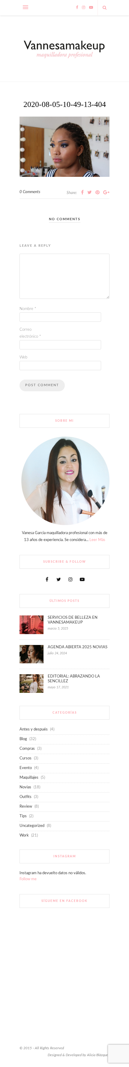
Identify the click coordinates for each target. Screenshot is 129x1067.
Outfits (26, 797)
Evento (26, 768)
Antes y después (34, 729)
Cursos (26, 758)
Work (24, 835)
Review (26, 807)
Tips (23, 816)
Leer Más (97, 540)
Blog (23, 739)
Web (23, 357)
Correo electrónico (30, 333)
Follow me (28, 879)
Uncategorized (32, 826)
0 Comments (30, 192)
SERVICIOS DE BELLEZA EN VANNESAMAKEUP (73, 620)
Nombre (28, 309)
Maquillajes (29, 778)
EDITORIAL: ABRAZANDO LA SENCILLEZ (74, 678)
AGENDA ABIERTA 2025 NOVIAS (77, 647)
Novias (25, 787)
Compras (27, 749)
